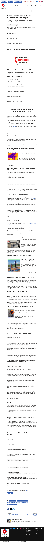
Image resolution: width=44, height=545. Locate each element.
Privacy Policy (26, 1)
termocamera (33, 198)
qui (26, 490)
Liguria (36, 533)
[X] (37, 1)
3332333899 (14, 126)
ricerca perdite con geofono (12, 504)
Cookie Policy (32, 1)
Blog (36, 5)
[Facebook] (36, 1)
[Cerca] (42, 11)
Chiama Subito (3, 1)
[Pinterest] (42, 1)
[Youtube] (39, 1)
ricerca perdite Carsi (24, 502)
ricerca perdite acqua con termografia (14, 502)
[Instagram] (41, 1)
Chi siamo (12, 5)
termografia (21, 153)
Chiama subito (10, 493)
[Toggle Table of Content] (16, 25)
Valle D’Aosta (37, 535)
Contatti (39, 5)
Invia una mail (10, 1)
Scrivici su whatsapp (18, 1)
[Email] (13, 509)
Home (8, 5)
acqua (11, 407)
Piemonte (36, 530)
